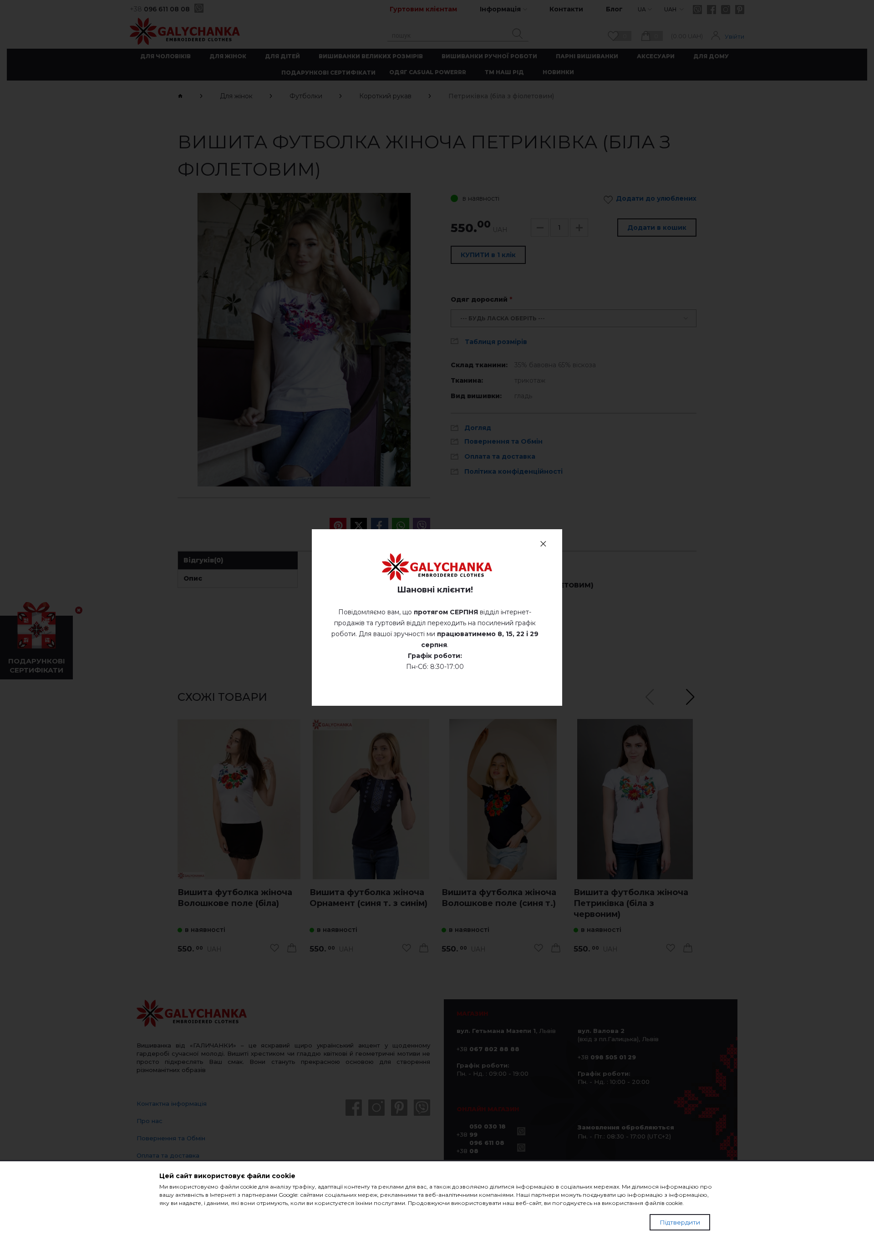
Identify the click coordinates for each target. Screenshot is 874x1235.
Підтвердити (680, 1222)
